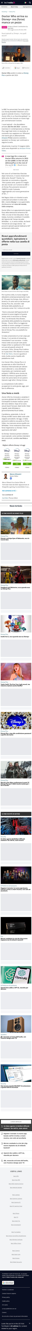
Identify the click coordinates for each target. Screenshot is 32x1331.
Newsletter (27, 68)
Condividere (7, 68)
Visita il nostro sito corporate (15, 1277)
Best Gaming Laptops (16, 1198)
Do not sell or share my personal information (15, 1316)
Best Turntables (16, 1232)
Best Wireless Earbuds (16, 1239)
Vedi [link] (7, 463)
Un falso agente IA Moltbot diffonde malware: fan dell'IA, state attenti (16, 1127)
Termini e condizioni (8, 1289)
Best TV (16, 1217)
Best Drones (16, 1258)
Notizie (4, 27)
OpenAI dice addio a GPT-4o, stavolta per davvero (14, 1154)
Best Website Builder (16, 1187)
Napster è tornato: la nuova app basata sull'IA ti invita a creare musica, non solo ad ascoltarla (15, 1136)
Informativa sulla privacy (19, 260)
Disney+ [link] (7, 467)
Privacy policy (6, 1297)
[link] (7, 450)
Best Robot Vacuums (16, 1262)
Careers (4, 1312)
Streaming (4, 11)
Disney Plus (12, 11)
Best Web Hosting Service (16, 1184)
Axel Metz (10, 28)
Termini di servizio (21, 258)
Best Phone (16, 1213)
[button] (2, 2)
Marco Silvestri (13, 26)
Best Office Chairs (16, 1243)
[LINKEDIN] (11, 478)
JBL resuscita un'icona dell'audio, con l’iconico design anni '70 (16, 1162)
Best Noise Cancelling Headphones (16, 1236)
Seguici (18, 68)
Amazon (5, 138)
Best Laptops (16, 1195)
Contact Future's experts (9, 1293)
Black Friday (14, 7)
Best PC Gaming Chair (16, 1206)
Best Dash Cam (16, 1254)
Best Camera (16, 1250)
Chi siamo (5, 1305)
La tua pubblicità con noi (9, 1308)
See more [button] (16, 169)
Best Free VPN (16, 1180)
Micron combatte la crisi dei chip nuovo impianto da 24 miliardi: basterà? (15, 1145)
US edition (14, 1326)
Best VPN (16, 1176)
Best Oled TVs (16, 1221)
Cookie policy (5, 1301)
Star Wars (9, 354)
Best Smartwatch (16, 1225)
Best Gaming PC (16, 1202)
